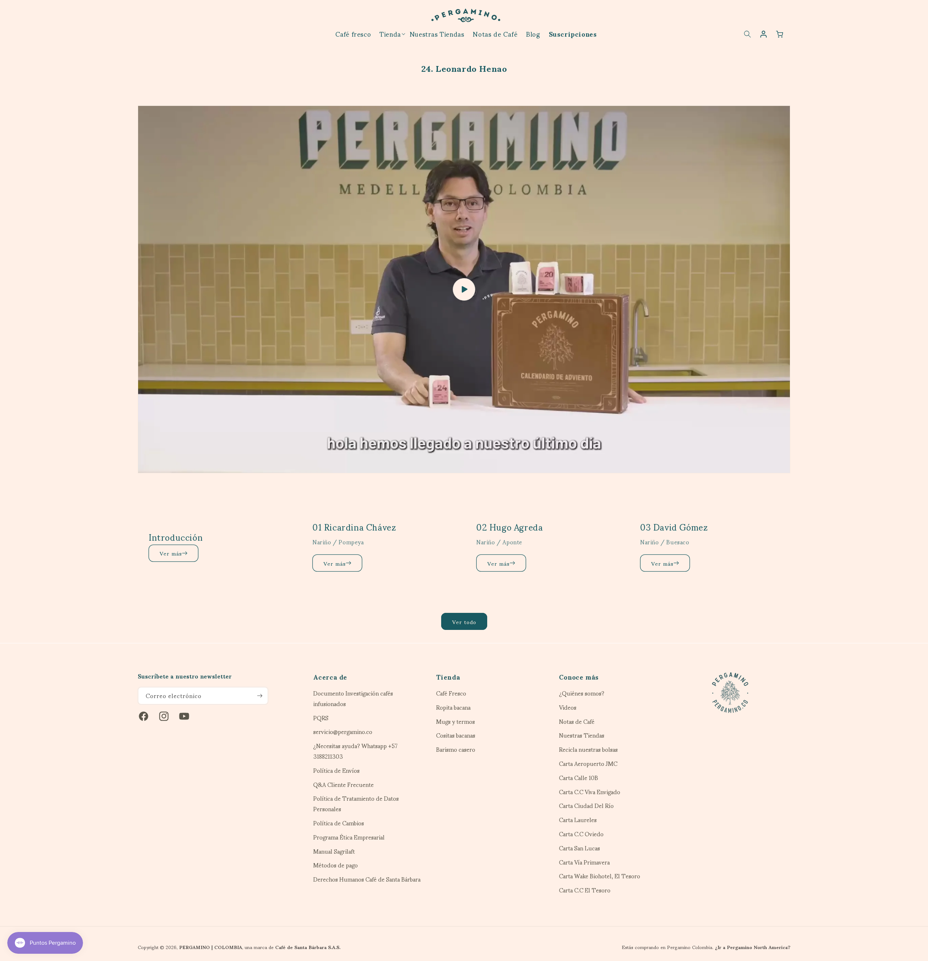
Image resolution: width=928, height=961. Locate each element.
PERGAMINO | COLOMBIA (210, 947)
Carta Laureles (578, 820)
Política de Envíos (336, 770)
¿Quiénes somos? (581, 694)
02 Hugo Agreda (509, 526)
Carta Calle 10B (578, 778)
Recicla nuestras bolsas (588, 749)
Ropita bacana (453, 707)
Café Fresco (451, 694)
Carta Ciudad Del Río (586, 806)
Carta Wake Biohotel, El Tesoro (599, 876)
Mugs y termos (455, 721)
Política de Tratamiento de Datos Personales (356, 803)
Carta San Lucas (579, 848)
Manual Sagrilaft (334, 851)
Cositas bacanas (455, 735)
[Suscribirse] (260, 695)
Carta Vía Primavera (584, 862)
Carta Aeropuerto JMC (588, 763)
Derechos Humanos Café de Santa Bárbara (366, 879)
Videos (567, 707)
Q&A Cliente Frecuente (343, 785)
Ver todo (464, 622)
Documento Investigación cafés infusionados (353, 699)
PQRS (320, 718)
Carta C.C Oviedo (581, 834)
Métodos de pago (335, 865)
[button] (390, 33)
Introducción (176, 537)
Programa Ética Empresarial (349, 837)
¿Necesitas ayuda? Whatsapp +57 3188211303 (355, 751)
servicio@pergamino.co (342, 732)
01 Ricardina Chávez (354, 526)
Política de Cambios (338, 823)
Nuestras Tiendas (581, 735)
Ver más (171, 553)
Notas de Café (576, 721)
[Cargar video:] (464, 289)
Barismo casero (455, 749)
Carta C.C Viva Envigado (589, 792)
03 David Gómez (674, 526)
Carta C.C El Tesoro (584, 890)
